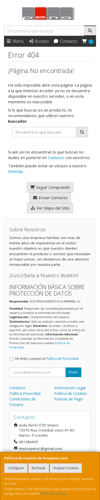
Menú (17, 41)
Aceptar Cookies (65, 468)
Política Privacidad (25, 393)
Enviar (73, 372)
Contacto (68, 41)
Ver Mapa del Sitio (52, 208)
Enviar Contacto (52, 197)
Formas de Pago (68, 398)
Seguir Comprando (52, 187)
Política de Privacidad (62, 358)
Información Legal (70, 387)
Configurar (16, 468)
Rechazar (39, 468)
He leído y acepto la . (47, 358)
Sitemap (15, 171)
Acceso (41, 41)
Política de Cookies (54, 493)
